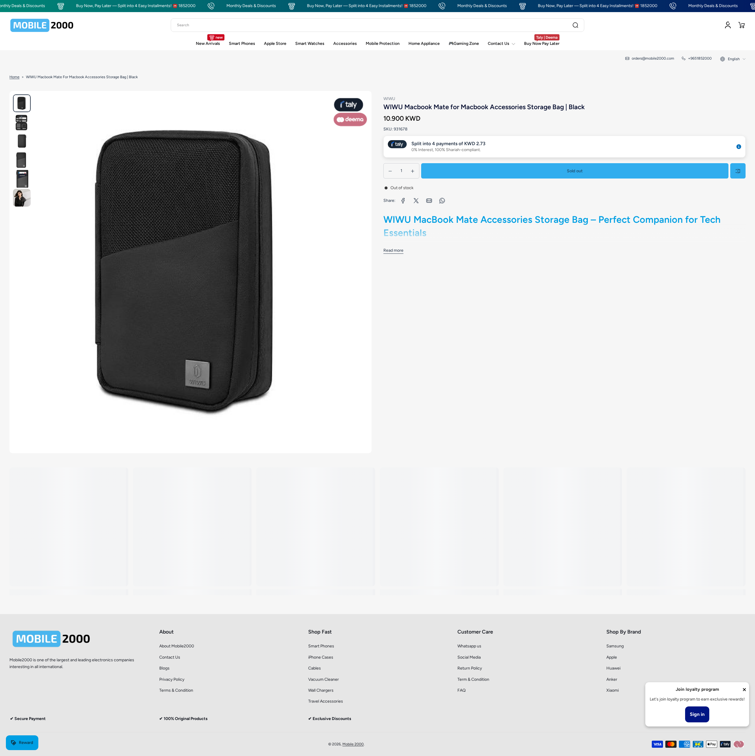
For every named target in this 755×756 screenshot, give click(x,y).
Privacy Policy (171, 679)
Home (14, 77)
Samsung (615, 646)
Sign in (697, 714)
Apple (611, 657)
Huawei (613, 668)
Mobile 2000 (353, 744)
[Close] (744, 690)
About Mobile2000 (176, 646)
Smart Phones (321, 646)
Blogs (164, 668)
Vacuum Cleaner (323, 679)
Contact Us (169, 657)
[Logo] (41, 25)
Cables (314, 668)
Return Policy (469, 668)
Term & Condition (473, 679)
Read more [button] (393, 250)
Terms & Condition (176, 690)
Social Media (469, 657)
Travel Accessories (325, 701)
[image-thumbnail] (22, 103)
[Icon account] (727, 25)
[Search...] (575, 25)
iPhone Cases (320, 657)
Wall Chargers (321, 690)
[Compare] (738, 171)
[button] (741, 25)
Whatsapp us (469, 646)
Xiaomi (612, 690)
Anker (611, 679)
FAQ (461, 690)
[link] (403, 200)
